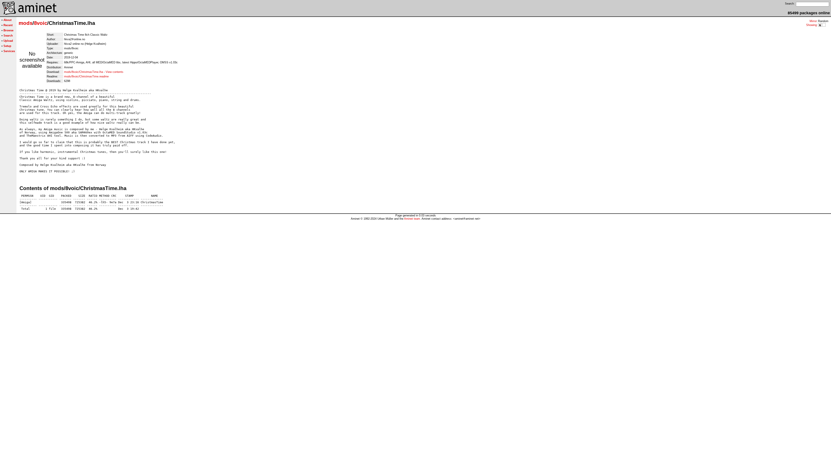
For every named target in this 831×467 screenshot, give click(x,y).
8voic (40, 23)
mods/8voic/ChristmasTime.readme (86, 76)
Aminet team (412, 218)
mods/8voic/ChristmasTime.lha (83, 72)
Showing (811, 25)
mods (25, 23)
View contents (114, 72)
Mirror (813, 21)
